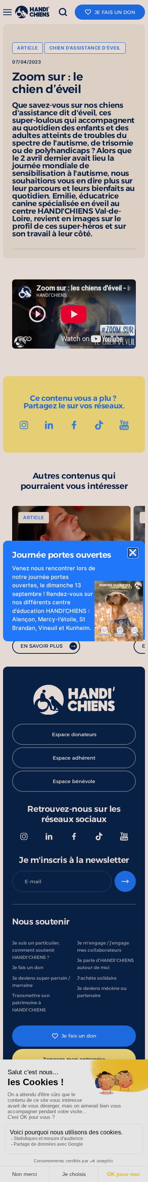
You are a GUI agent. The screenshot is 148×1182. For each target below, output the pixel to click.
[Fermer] (132, 552)
